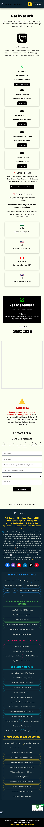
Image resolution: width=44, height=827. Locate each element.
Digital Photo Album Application (22, 615)
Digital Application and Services (22, 661)
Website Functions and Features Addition (22, 748)
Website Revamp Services (31, 743)
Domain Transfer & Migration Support (22, 697)
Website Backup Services (22, 777)
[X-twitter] (27, 331)
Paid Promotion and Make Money (29, 590)
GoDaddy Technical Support (13, 731)
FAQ (15, 590)
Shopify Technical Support (31, 721)
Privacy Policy (24, 581)
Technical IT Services (32, 656)
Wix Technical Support (11, 721)
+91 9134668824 (22, 305)
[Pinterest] (31, 331)
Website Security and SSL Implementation (22, 782)
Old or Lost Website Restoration (22, 796)
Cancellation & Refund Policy (13, 586)
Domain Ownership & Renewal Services (22, 712)
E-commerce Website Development (22, 651)
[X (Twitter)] (31, 565)
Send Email (22, 103)
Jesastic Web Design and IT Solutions (22, 504)
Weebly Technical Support (31, 731)
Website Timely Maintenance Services (22, 762)
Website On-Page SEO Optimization (22, 753)
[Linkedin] (24, 331)
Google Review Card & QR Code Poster (22, 610)
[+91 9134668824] (22, 299)
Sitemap (7, 590)
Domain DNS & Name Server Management (22, 702)
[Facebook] (14, 331)
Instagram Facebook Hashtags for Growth (22, 629)
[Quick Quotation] (30, 4)
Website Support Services (13, 656)
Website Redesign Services (13, 743)
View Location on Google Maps (22, 187)
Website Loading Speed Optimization (22, 757)
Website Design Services (22, 646)
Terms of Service (10, 581)
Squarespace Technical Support (22, 726)
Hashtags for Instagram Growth (22, 634)
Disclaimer (36, 581)
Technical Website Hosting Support (22, 678)
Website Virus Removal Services (22, 786)
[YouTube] (19, 565)
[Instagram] (17, 331)
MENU (39, 4)
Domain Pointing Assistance (22, 692)
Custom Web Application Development (22, 683)
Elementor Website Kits (22, 620)
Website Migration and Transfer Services (22, 767)
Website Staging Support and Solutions (22, 772)
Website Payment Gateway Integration (22, 791)
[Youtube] (20, 331)
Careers (22, 595)
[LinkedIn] (25, 565)
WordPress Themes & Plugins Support (22, 716)
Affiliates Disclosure (33, 586)
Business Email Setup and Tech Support (22, 673)
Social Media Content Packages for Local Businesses (22, 624)
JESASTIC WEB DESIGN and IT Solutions (22, 824)
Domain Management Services (22, 687)
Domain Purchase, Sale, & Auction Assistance (22, 707)
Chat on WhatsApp (22, 84)
